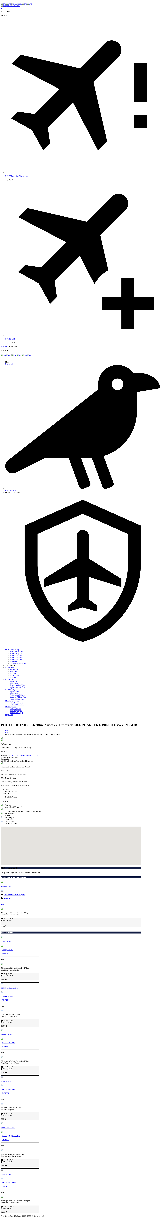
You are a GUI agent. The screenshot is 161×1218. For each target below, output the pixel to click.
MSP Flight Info (15, 709)
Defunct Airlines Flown (18, 685)
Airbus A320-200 (8, 1089)
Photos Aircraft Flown (17, 695)
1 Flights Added (10, 339)
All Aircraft (14, 693)
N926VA (5, 1186)
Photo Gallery (16, 653)
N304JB (7, 898)
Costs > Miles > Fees (17, 705)
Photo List (13, 661)
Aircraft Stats (14, 691)
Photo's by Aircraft (16, 657)
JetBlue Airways (6, 886)
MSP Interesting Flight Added (16, 176)
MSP (2, 904)
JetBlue (26, 755)
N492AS (5, 953)
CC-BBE (5, 1140)
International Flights (16, 713)
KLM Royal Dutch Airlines (9, 988)
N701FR (5, 1046)
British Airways (6, 1081)
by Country (14, 673)
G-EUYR (5, 1093)
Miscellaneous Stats (16, 703)
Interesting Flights (16, 711)
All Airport (13, 671)
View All (4, 346)
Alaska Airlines (6, 941)
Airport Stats (14, 669)
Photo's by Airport (16, 659)
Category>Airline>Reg (18, 697)
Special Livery (34, 755)
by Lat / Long (14, 675)
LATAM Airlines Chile (8, 1128)
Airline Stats (14, 681)
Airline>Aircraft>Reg (17, 687)
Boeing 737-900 (7, 950)
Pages (7, 730)
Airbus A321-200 (8, 1043)
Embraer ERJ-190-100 (16, 755)
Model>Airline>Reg (17, 699)
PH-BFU (5, 1000)
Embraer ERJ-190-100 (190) (14, 895)
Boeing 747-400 (7, 996)
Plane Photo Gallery (17, 652)
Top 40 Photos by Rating (18, 663)
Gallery (7, 732)
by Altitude (13, 677)
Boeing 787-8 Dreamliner (11, 1136)
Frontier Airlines (6, 1034)
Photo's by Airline (16, 655)
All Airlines (14, 683)
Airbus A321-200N (9, 1182)
